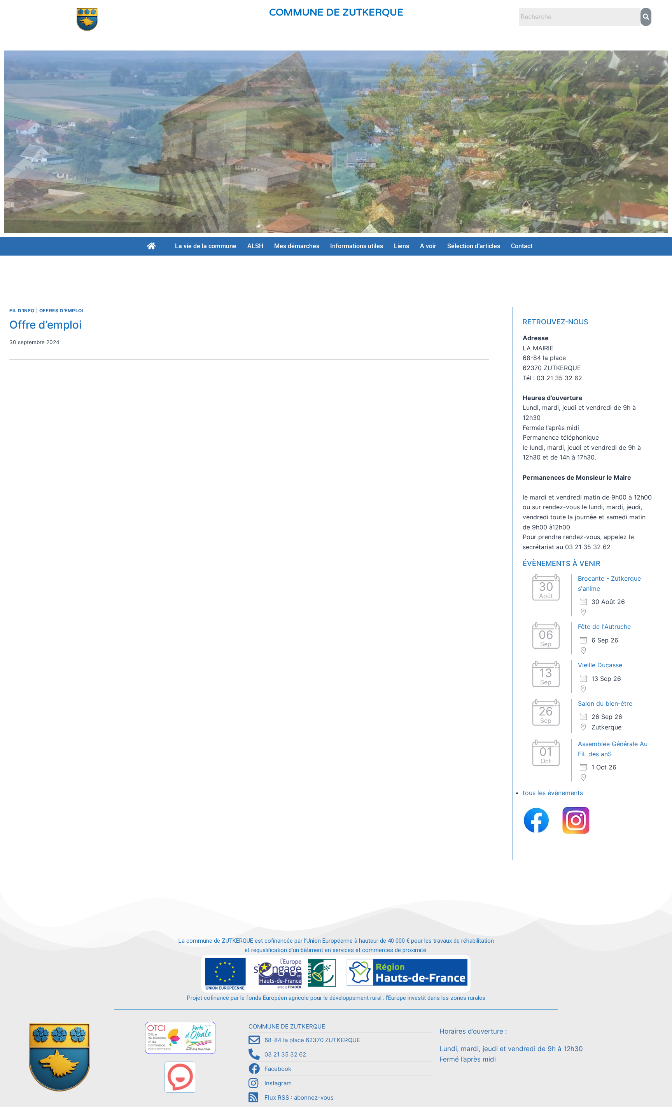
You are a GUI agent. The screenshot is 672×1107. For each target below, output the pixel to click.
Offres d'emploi (61, 310)
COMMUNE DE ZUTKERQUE (336, 12)
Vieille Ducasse (600, 665)
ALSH (255, 246)
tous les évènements (553, 793)
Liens (401, 246)
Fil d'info (22, 310)
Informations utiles (356, 246)
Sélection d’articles (473, 246)
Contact (521, 246)
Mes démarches (296, 246)
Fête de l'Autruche (604, 626)
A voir (428, 246)
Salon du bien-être (605, 703)
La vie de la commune (205, 246)
